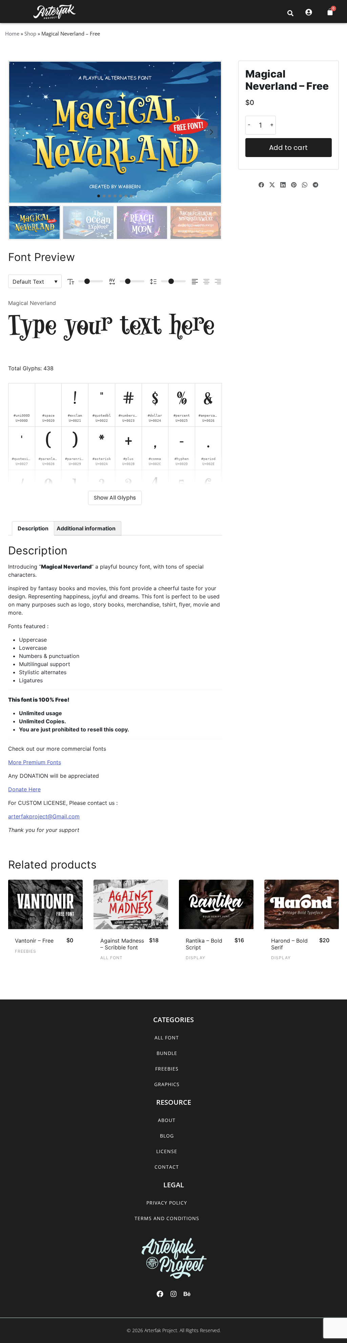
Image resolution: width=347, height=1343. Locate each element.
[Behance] (187, 1294)
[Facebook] (160, 1294)
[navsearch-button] (290, 13)
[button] (13, 12)
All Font (167, 1037)
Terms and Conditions (167, 1218)
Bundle (167, 1053)
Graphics (167, 1084)
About (167, 1120)
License (166, 1151)
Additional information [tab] (86, 528)
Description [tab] (33, 528)
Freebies (167, 1068)
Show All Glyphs (115, 498)
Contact (167, 1167)
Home (12, 33)
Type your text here (111, 327)
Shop (30, 33)
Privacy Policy (166, 1202)
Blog (167, 1135)
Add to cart (288, 147)
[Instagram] (173, 1294)
